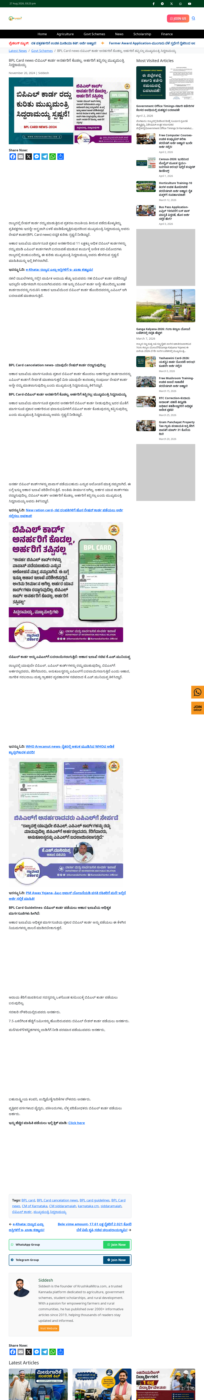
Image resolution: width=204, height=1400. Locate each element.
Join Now (118, 1244)
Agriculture (65, 34)
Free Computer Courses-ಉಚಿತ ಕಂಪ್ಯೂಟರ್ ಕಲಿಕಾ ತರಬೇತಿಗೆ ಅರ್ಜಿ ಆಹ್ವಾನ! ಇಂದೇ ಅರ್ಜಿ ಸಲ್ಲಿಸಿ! (175, 141)
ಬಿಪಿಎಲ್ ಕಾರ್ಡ (22, 1211)
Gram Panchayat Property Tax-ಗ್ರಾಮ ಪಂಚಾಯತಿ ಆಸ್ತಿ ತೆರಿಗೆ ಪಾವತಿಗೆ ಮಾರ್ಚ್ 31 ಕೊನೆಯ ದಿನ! (177, 428)
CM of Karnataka (34, 1206)
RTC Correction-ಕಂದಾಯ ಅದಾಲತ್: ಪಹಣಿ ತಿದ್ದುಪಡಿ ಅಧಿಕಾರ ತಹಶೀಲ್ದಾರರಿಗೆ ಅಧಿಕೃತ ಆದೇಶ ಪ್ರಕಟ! (176, 404)
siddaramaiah (111, 1206)
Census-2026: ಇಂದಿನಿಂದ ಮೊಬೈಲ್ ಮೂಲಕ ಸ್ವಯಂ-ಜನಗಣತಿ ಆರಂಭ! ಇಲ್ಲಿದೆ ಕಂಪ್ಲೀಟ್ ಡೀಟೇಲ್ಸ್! (177, 165)
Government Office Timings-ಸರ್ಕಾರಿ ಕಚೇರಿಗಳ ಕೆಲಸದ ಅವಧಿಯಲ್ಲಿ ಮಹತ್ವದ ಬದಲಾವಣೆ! (165, 108)
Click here (76, 1122)
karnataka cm (88, 1206)
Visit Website (48, 1328)
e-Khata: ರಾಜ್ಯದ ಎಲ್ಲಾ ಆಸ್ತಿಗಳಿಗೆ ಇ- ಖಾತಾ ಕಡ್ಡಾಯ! (59, 269)
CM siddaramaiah (62, 1206)
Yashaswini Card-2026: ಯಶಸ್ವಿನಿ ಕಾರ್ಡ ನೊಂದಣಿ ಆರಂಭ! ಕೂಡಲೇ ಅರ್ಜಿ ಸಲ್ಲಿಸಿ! (177, 362)
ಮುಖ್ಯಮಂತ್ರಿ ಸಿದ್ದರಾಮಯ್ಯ (49, 1211)
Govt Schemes (94, 34)
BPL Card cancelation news (57, 1200)
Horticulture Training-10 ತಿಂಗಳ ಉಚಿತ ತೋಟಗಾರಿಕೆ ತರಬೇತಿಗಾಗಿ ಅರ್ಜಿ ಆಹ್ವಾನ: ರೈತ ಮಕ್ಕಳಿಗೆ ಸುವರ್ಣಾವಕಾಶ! (175, 189)
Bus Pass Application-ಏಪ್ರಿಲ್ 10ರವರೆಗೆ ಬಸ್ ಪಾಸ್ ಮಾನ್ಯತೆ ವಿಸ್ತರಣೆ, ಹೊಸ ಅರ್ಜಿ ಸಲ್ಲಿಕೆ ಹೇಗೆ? (174, 213)
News (119, 34)
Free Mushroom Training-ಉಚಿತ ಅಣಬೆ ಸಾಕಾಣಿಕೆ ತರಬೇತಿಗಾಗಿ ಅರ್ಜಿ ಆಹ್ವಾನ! (176, 382)
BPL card (28, 1200)
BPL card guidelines (95, 1200)
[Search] (193, 18)
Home (42, 34)
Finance (167, 34)
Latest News (18, 51)
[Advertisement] (94, 18)
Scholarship (142, 34)
